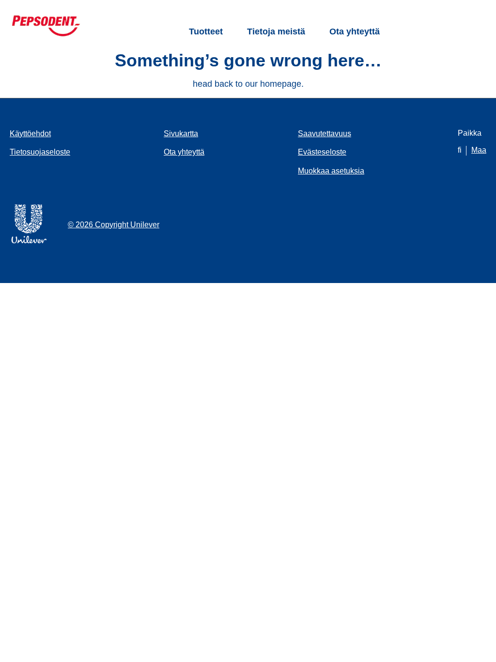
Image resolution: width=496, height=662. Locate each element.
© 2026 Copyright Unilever (113, 225)
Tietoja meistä (276, 31)
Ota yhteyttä (354, 31)
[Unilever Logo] (29, 241)
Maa (478, 150)
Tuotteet (206, 31)
